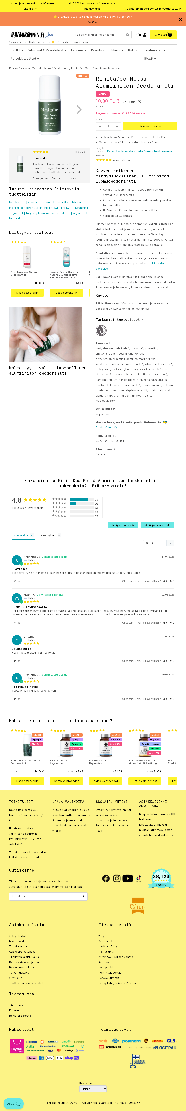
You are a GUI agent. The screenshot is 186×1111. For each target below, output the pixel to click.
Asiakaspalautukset (22, 952)
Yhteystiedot (17, 936)
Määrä (99, 119)
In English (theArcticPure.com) (119, 983)
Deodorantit (61, 68)
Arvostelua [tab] (21, 535)
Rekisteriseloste (20, 1016)
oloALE (55, 208)
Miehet (76, 202)
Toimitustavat (18, 946)
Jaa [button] (18, 581)
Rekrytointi (106, 952)
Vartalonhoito (42, 68)
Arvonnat (104, 962)
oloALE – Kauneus (74, 208)
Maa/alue (85, 1083)
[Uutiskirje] (84, 896)
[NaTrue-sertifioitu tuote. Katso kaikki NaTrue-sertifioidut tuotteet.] (101, 331)
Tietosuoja (16, 1005)
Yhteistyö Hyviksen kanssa (115, 957)
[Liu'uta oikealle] (79, 109)
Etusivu (13, 68)
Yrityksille (63, 42)
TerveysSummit (108, 978)
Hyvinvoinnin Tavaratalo (96, 1103)
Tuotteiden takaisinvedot (26, 983)
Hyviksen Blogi (108, 946)
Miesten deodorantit (23, 208)
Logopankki (106, 967)
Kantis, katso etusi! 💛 (42, 42)
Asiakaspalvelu (17, 42)
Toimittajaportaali (110, 972)
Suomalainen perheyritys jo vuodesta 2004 (153, 9)
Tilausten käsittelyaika (24, 957)
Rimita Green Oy (107, 427)
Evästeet (15, 1010)
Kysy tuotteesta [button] (125, 525)
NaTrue (43, 208)
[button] (163, 34)
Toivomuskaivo (80, 42)
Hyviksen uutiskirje (21, 967)
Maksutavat (16, 941)
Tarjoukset (16, 213)
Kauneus (26, 68)
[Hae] (128, 35)
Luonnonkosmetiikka (55, 202)
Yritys (102, 936)
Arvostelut (105, 941)
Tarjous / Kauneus (37, 213)
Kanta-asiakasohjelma (24, 962)
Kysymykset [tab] (48, 535)
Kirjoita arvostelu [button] (160, 525)
